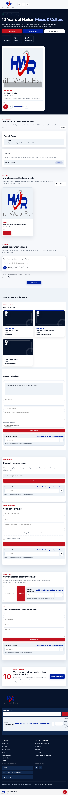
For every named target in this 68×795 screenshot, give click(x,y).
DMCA (4, 761)
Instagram (38, 749)
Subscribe (21, 593)
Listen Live (5, 743)
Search (62, 263)
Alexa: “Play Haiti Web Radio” (12, 772)
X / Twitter (38, 752)
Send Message (34, 639)
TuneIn (5, 768)
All (5, 267)
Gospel (21, 267)
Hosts (3, 752)
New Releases (6, 749)
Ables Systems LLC (46, 784)
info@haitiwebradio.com (42, 743)
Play (7, 233)
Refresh (63, 127)
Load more (34, 282)
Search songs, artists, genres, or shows (16, 259)
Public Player (7, 777)
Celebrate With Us (57, 676)
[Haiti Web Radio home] (9, 4)
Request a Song (7, 755)
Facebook (38, 746)
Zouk (16, 267)
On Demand (5, 746)
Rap (27, 267)
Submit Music (60, 184)
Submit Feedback (34, 430)
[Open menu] (27, 4)
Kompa (10, 267)
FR (19, 4)
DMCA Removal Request (43, 755)
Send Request (34, 481)
